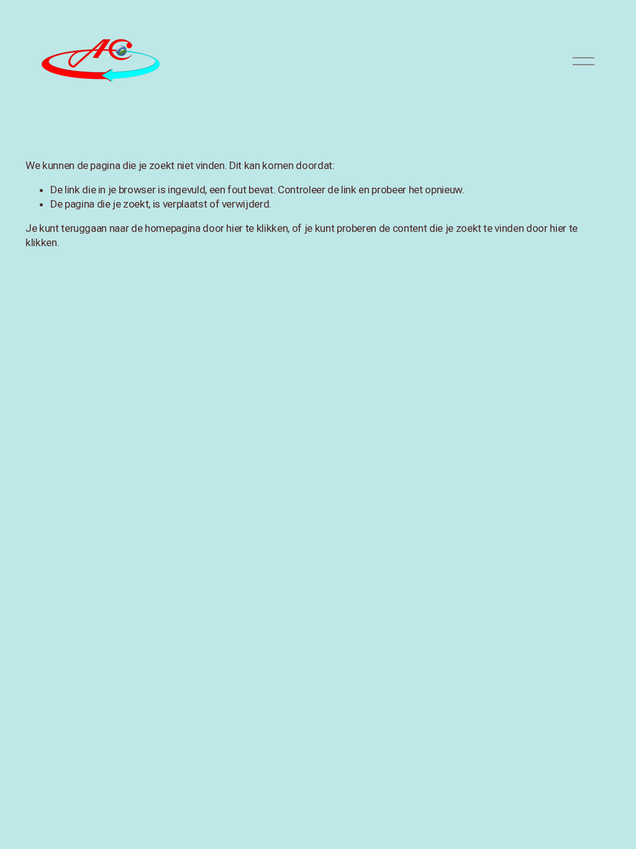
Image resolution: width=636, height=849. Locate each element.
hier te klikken (257, 228)
